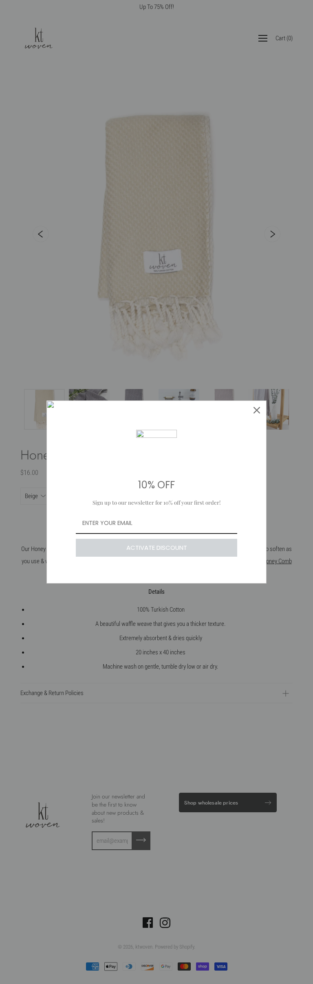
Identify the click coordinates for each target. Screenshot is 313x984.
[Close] (257, 410)
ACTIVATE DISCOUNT (156, 547)
